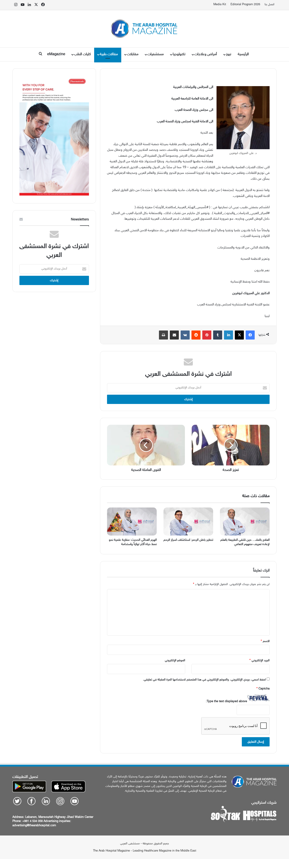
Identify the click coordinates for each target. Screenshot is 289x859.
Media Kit (219, 4)
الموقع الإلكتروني (175, 660)
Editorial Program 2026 (245, 4)
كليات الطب (82, 54)
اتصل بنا (269, 4)
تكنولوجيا (179, 54)
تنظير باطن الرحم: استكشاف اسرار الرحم (188, 540)
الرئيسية (243, 54)
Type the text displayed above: (226, 701)
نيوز (228, 54)
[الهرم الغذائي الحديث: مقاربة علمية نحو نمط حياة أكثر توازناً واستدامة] (132, 521)
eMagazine (56, 54)
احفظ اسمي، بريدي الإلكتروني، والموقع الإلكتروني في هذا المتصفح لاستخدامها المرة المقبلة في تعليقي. (204, 680)
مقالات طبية (109, 54)
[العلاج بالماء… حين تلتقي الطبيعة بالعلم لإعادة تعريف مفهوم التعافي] (245, 521)
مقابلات (132, 54)
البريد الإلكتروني (259, 660)
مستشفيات (155, 54)
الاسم (265, 641)
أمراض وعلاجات (205, 54)
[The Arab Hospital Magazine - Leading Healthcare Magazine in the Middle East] (144, 28)
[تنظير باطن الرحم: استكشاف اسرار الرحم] (188, 521)
